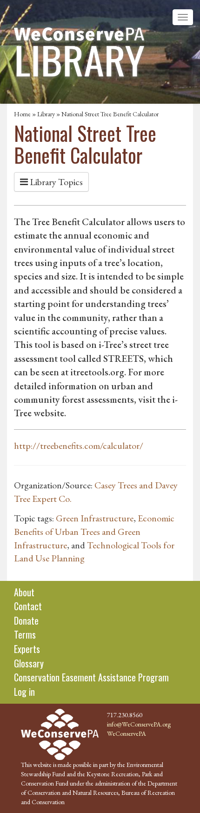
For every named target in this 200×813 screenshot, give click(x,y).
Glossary (29, 663)
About (24, 592)
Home (22, 114)
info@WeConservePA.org (139, 724)
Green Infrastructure (94, 518)
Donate (26, 620)
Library (46, 114)
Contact (28, 606)
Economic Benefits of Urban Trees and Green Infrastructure (94, 531)
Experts (27, 649)
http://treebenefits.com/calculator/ (78, 446)
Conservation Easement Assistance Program (91, 677)
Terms (25, 634)
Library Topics (55, 182)
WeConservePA (126, 733)
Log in (24, 692)
